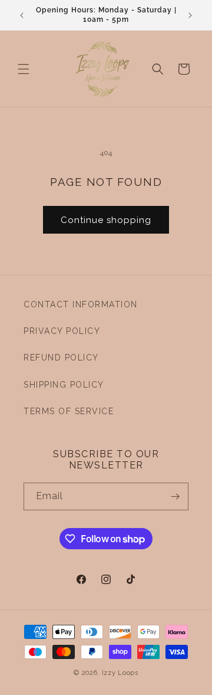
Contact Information (81, 304)
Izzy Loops (120, 673)
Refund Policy (61, 357)
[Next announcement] (190, 15)
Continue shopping (106, 220)
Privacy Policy (62, 331)
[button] (24, 69)
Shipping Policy (64, 384)
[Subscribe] (175, 496)
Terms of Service (69, 411)
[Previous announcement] (22, 15)
